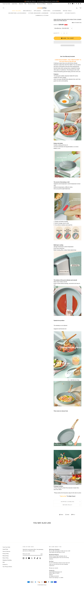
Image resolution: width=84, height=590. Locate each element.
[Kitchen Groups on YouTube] (29, 558)
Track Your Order (6, 3)
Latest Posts (14, 3)
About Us (21, 3)
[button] (67, 42)
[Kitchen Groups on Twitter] (32, 558)
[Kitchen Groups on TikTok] (37, 558)
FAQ (25, 3)
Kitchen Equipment (57, 13)
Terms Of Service (6, 551)
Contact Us (49, 3)
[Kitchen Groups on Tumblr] (40, 558)
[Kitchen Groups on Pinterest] (34, 558)
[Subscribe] (41, 554)
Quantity (57, 33)
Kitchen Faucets (70, 13)
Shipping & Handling (67, 501)
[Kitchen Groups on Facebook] (26, 558)
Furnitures (46, 10)
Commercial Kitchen (42, 15)
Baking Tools (67, 10)
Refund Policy (6, 555)
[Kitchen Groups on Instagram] (23, 558)
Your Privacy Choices (7, 566)
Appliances (37, 10)
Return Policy (67, 504)
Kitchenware (57, 10)
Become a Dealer (32, 3)
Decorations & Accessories (17, 13)
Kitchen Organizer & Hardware (38, 13)
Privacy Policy (6, 553)
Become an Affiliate (41, 3)
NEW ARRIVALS (27, 10)
